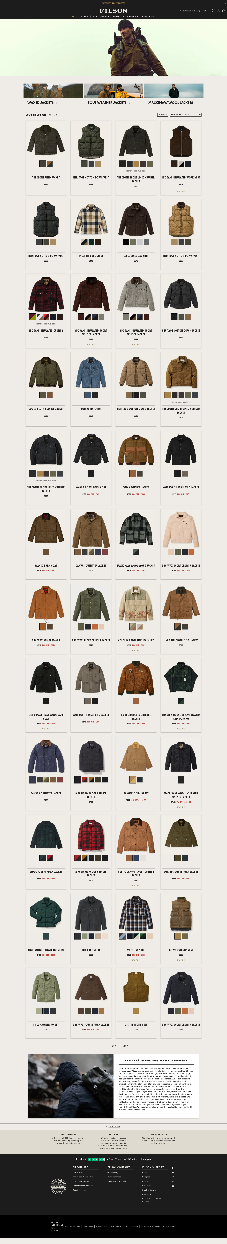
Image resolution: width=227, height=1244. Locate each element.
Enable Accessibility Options (151, 1200)
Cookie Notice (115, 1226)
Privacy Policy (101, 1226)
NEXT (125, 1046)
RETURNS (113, 1134)
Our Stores (78, 1173)
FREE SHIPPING (68, 1134)
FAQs (144, 1173)
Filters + (163, 115)
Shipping (146, 1177)
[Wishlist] (213, 10)
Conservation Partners (83, 1186)
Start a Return (149, 1190)
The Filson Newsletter (83, 1177)
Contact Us (147, 1194)
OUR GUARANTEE (158, 1134)
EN (205, 11)
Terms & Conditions (72, 1226)
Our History (112, 1173)
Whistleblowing (169, 1226)
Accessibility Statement (151, 1226)
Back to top (114, 1127)
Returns (145, 1181)
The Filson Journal (81, 1181)
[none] (74, 17)
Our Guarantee (114, 1177)
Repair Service (79, 1190)
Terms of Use (88, 1226)
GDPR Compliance (131, 1226)
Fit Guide (146, 1186)
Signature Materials (116, 1181)
